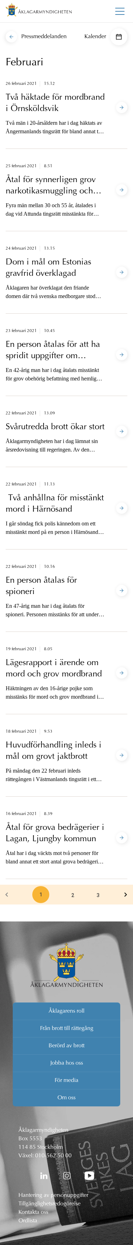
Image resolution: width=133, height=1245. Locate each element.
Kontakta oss (33, 1212)
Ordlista (27, 1221)
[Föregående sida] (6, 894)
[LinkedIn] (44, 1175)
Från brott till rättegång (66, 1028)
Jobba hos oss (66, 1063)
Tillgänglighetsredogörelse (49, 1204)
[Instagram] (66, 1175)
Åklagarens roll (66, 1011)
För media (66, 1080)
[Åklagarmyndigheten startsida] (39, 11)
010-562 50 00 (53, 1156)
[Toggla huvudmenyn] (119, 11)
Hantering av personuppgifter (53, 1195)
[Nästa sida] (125, 894)
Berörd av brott (66, 1046)
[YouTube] (89, 1175)
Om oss (66, 1098)
